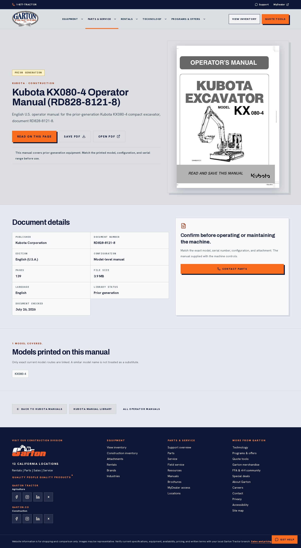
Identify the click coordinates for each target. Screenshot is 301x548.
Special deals (241, 476)
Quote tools (275, 19)
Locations (174, 493)
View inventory (244, 19)
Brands (111, 470)
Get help (287, 539)
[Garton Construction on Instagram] (27, 518)
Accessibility (240, 505)
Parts (171, 453)
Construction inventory (122, 453)
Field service (176, 464)
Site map (238, 510)
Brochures (174, 482)
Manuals (173, 476)
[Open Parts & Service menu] (115, 19)
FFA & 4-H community (246, 470)
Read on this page (34, 136)
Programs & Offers (185, 19)
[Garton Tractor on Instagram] (27, 496)
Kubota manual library (93, 409)
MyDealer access (179, 487)
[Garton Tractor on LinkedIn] (37, 496)
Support (264, 4)
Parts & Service (99, 19)
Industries (113, 476)
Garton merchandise (245, 464)
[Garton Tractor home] (25, 19)
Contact (237, 493)
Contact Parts (234, 269)
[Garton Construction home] (29, 450)
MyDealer (279, 4)
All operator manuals (141, 409)
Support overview (179, 447)
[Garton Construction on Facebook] (16, 518)
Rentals (127, 19)
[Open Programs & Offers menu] (204, 19)
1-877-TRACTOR (26, 4)
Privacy (237, 499)
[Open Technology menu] (165, 19)
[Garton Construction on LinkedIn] (37, 518)
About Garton (241, 482)
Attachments (115, 459)
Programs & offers (244, 453)
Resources (175, 470)
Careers (237, 487)
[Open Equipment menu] (82, 19)
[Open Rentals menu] (137, 19)
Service (172, 459)
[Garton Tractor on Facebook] (16, 496)
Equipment (70, 19)
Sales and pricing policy (265, 541)
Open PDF (106, 136)
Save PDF (72, 136)
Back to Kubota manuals (42, 409)
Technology (152, 19)
